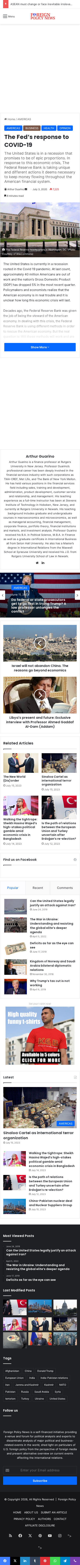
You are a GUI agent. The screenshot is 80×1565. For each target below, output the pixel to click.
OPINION (65, 128)
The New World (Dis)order (14, 779)
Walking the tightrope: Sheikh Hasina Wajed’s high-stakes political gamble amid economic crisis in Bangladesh (20, 829)
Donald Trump (45, 1370)
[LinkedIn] (42, 562)
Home (11, 119)
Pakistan (10, 1391)
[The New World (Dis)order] (20, 763)
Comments (65, 888)
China (28, 1370)
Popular (12, 888)
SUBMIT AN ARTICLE (54, 1512)
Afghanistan (12, 1370)
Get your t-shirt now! (40, 1003)
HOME (17, 1512)
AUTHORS (44, 1519)
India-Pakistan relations (54, 1377)
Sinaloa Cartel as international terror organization (56, 780)
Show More (39, 347)
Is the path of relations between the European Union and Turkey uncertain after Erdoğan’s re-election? (59, 831)
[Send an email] (26, 189)
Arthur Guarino (15, 189)
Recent (38, 888)
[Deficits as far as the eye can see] (15, 948)
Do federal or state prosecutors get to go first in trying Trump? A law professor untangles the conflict (38, 605)
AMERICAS (24, 119)
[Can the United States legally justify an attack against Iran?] (15, 906)
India (32, 1377)
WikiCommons (24, 254)
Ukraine (39, 1398)
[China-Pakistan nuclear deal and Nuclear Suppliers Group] (14, 1206)
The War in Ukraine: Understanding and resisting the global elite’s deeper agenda (51, 925)
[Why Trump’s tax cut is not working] (15, 986)
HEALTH (49, 128)
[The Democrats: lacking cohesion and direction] (15, 1340)
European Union (14, 1377)
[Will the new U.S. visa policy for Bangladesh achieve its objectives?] (65, 1338)
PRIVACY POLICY (24, 1519)
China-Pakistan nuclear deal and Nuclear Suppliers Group (50, 1203)
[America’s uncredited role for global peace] (65, 1308)
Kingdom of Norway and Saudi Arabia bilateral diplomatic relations (52, 965)
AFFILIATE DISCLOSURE (40, 1525)
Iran (7, 1384)
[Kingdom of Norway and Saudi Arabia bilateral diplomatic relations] (15, 967)
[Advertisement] (40, 70)
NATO (62, 1384)
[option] (40, 595)
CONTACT (60, 1519)
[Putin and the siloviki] (40, 1338)
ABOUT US (31, 1512)
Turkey (25, 1398)
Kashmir (49, 1384)
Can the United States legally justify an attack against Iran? (53, 903)
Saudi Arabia (41, 1391)
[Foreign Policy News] (40, 16)
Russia (25, 1391)
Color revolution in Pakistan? (28, 4)
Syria (58, 1391)
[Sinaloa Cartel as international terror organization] (59, 763)
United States (57, 1398)
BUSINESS (31, 128)
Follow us (10, 1410)
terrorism (10, 1398)
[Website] (37, 562)
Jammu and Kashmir (27, 1384)
